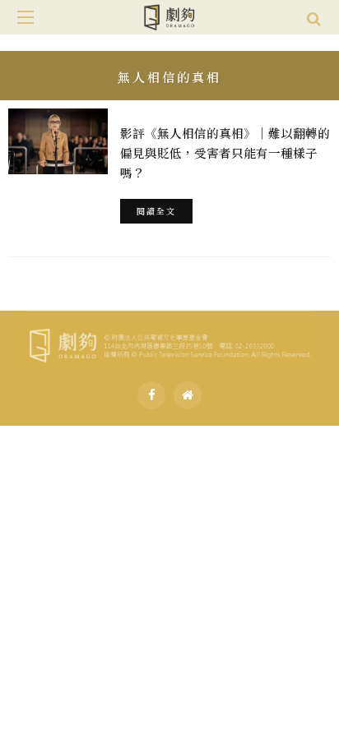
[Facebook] (151, 395)
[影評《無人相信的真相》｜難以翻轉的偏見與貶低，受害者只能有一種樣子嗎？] (58, 141)
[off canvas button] (25, 17)
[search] (314, 17)
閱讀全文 (156, 211)
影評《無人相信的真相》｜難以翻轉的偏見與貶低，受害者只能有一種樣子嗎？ (225, 152)
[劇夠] (169, 342)
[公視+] (188, 395)
